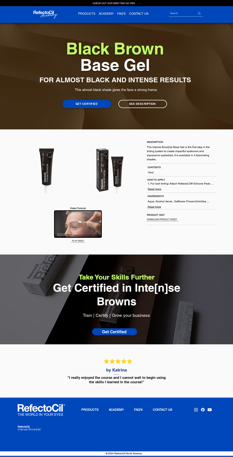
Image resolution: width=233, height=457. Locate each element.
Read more (154, 189)
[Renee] (110, 389)
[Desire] (114, 389)
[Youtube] (209, 409)
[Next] (214, 371)
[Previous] (18, 371)
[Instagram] (196, 409)
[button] (86, 14)
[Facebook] (202, 409)
